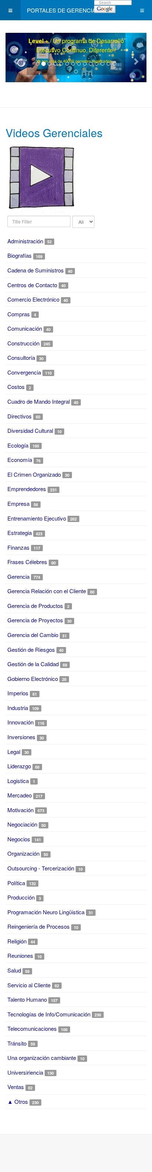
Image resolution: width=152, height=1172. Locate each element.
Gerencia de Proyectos (35, 620)
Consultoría (21, 357)
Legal (13, 751)
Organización (23, 853)
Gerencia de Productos (36, 605)
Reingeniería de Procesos (38, 926)
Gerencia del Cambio (32, 635)
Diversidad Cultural (30, 430)
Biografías (19, 255)
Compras (18, 314)
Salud (14, 970)
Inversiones (21, 737)
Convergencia (24, 372)
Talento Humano (27, 999)
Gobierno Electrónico (32, 678)
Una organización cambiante (41, 1057)
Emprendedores (26, 489)
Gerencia (18, 576)
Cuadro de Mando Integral (39, 401)
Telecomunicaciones (32, 1028)
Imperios (17, 693)
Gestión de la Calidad (33, 664)
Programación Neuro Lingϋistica (45, 912)
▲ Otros (17, 1101)
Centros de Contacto (32, 285)
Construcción (23, 343)
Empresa (18, 503)
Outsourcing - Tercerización (40, 868)
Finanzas (18, 547)
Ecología (17, 445)
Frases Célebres (27, 562)
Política (16, 883)
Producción (21, 897)
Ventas (15, 1087)
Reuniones (20, 955)
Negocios (18, 839)
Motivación (20, 810)
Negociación (22, 824)
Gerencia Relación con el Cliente (46, 591)
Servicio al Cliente (29, 985)
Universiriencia (25, 1072)
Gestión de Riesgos (31, 649)
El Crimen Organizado (34, 474)
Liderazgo (19, 766)
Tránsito (17, 1043)
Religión (17, 941)
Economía (19, 459)
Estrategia (19, 532)
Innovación (20, 722)
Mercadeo (19, 795)
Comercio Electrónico (33, 299)
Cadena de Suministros (35, 270)
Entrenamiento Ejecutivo (36, 518)
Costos (16, 386)
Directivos (19, 416)
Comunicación (24, 328)
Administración (25, 241)
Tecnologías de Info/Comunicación (48, 1014)
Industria (17, 708)
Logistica (18, 781)
